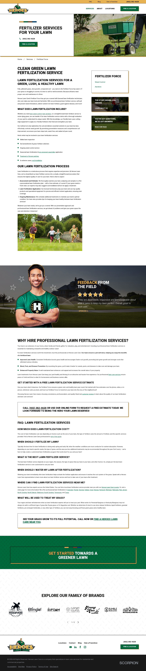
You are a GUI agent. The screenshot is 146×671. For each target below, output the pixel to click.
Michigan (109, 490)
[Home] (18, 8)
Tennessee (58, 492)
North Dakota (32, 492)
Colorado (70, 490)
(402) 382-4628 (132, 2)
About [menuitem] (99, 9)
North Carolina (22, 492)
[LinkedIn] (75, 647)
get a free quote (56, 437)
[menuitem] (110, 82)
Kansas (96, 490)
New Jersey (123, 490)
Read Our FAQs (101, 127)
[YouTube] (70, 647)
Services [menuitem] (90, 9)
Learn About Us (101, 108)
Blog (99, 2)
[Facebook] (80, 647)
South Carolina (49, 492)
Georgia (81, 490)
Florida (76, 490)
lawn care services (115, 374)
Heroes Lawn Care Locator (110, 487)
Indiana (87, 490)
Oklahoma (40, 492)
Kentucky (102, 490)
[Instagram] (85, 647)
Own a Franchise (112, 2)
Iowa (91, 490)
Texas (67, 492)
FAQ (90, 2)
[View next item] (78, 622)
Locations (62, 643)
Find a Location (129, 8)
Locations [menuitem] (110, 9)
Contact (72, 643)
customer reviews (88, 394)
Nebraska (115, 490)
